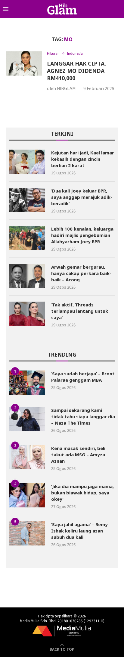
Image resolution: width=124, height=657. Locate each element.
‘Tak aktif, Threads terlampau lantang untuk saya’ (79, 311)
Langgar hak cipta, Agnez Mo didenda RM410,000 (76, 71)
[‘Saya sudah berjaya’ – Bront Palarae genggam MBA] (27, 383)
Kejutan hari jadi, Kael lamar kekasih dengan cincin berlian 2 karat (82, 159)
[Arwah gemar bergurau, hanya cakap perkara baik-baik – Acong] (27, 276)
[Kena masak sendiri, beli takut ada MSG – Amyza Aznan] (27, 457)
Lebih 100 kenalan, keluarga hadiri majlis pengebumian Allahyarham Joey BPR (82, 235)
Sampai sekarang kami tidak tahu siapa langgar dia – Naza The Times (83, 416)
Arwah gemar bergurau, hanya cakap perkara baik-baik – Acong (81, 273)
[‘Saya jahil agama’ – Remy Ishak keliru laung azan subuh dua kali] (27, 533)
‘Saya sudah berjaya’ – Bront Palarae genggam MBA (83, 377)
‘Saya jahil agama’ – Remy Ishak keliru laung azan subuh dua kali (79, 530)
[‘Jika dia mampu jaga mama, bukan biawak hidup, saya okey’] (27, 495)
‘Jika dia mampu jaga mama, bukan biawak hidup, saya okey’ (82, 492)
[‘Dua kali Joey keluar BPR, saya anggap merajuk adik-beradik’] (27, 200)
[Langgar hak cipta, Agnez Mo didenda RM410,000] (24, 63)
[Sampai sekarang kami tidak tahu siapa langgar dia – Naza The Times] (27, 419)
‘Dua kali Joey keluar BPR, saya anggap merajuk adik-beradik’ (81, 197)
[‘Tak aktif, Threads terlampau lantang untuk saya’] (27, 314)
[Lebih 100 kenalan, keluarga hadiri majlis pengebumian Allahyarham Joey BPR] (27, 238)
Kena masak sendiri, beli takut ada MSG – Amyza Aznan (78, 454)
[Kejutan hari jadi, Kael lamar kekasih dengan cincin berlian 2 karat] (27, 162)
